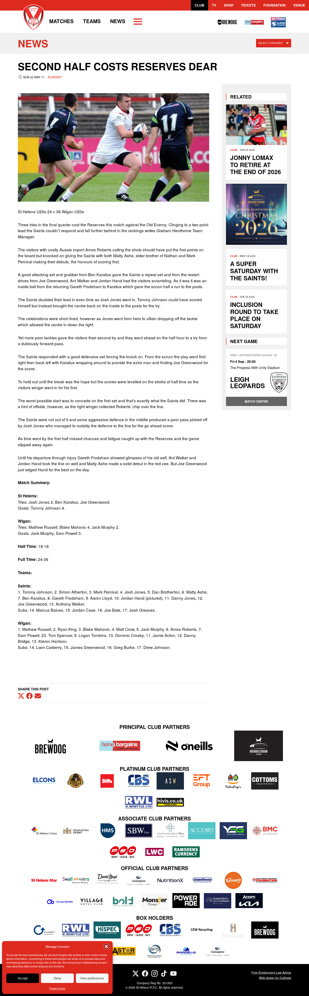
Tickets (248, 5)
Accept (23, 978)
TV (214, 5)
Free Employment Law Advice (271, 972)
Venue (299, 5)
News (117, 21)
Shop (229, 5)
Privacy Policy (57, 988)
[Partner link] (50, 746)
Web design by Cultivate (275, 978)
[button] (106, 946)
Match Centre (256, 401)
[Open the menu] (138, 22)
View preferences (92, 978)
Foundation (274, 5)
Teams (92, 21)
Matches (61, 21)
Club (199, 5)
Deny (57, 978)
